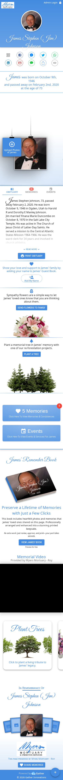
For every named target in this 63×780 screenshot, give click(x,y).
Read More (31, 249)
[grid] (31, 145)
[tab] (12, 190)
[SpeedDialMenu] (55, 772)
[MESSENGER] (31, 55)
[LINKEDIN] (8, 63)
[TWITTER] (43, 55)
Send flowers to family (31, 307)
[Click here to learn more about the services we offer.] (31, 749)
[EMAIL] (20, 63)
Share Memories (33, 765)
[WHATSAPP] (55, 55)
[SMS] (31, 63)
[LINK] (55, 63)
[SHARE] (43, 63)
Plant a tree (31, 354)
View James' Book (31, 542)
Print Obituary (33, 256)
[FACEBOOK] (20, 55)
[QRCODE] (8, 55)
